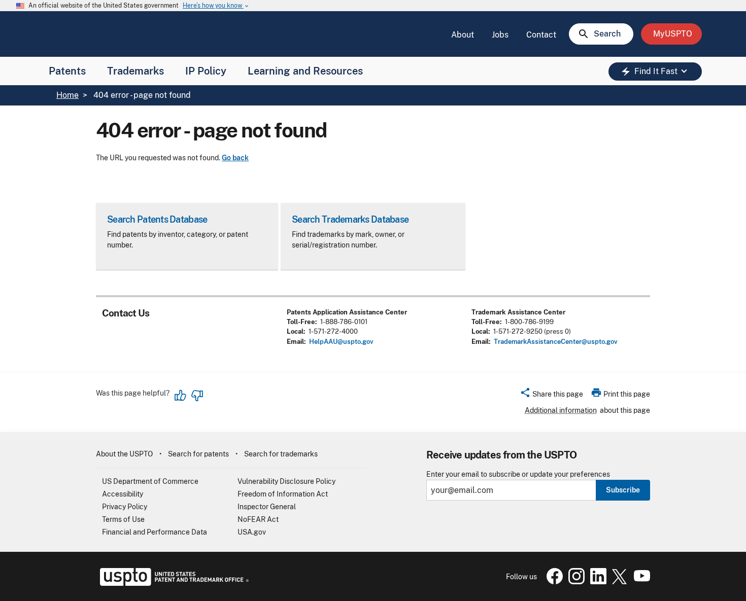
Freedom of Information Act (283, 494)
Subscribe (623, 490)
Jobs (500, 35)
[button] (551, 396)
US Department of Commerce (150, 481)
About (462, 35)
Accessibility (122, 494)
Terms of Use (123, 519)
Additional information (561, 410)
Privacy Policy (124, 507)
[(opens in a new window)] (574, 582)
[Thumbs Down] (197, 396)
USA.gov (252, 532)
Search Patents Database (157, 219)
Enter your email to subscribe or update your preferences (518, 474)
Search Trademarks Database (350, 219)
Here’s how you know (216, 6)
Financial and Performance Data (154, 532)
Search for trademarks (281, 454)
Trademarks (135, 71)
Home (67, 95)
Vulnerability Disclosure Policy (286, 481)
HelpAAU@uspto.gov (341, 341)
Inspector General (267, 507)
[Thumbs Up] (181, 396)
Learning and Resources (305, 71)
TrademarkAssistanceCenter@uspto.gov (556, 341)
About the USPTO (124, 454)
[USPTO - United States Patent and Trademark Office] (172, 583)
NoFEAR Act (258, 519)
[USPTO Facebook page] (552, 582)
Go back (235, 158)
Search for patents (198, 454)
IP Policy (205, 71)
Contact (541, 35)
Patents (67, 71)
